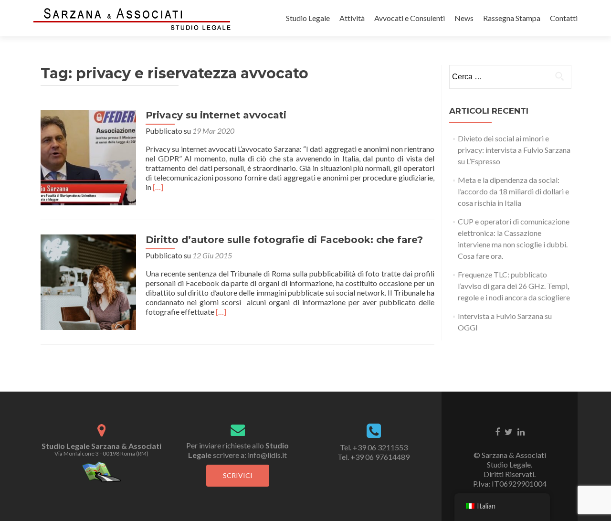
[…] (158, 186)
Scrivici (238, 475)
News (464, 17)
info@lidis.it (267, 454)
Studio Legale (308, 17)
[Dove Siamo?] (101, 471)
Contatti (564, 17)
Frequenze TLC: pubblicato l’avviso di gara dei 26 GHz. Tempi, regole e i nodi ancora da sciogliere (514, 286)
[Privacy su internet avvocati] (88, 156)
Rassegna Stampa (511, 17)
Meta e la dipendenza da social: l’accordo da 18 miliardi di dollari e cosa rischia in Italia (513, 191)
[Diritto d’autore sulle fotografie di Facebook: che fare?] (88, 281)
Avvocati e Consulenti (409, 17)
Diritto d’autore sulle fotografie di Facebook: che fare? (284, 239)
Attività (352, 17)
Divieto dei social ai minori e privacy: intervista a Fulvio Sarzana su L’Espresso (514, 150)
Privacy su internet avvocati (216, 115)
